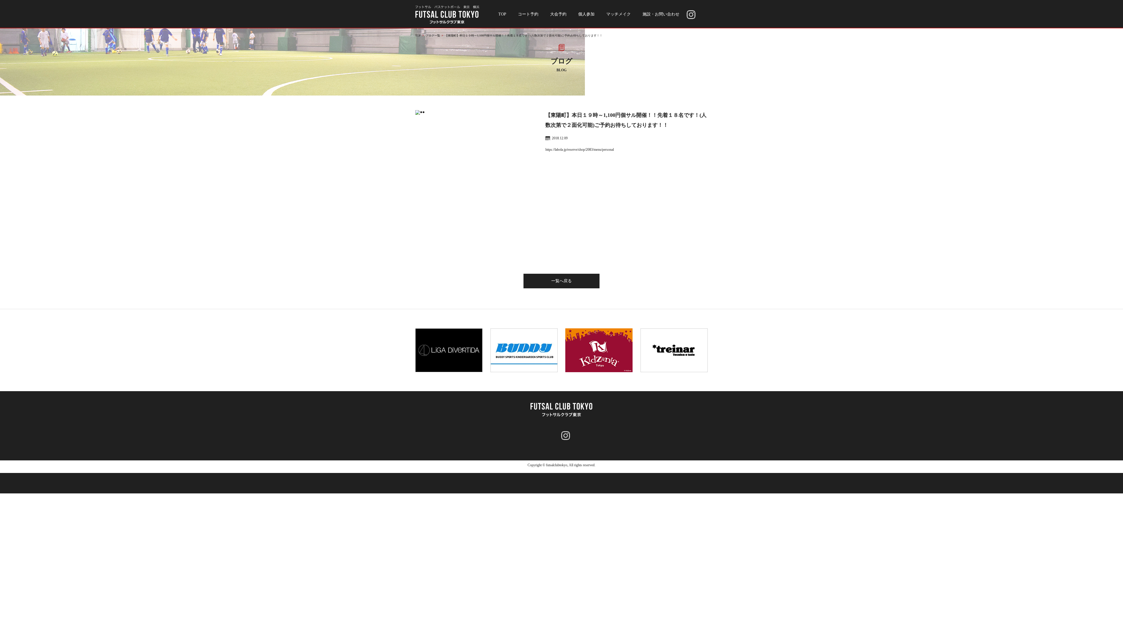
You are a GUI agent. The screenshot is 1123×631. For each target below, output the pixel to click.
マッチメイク (618, 14)
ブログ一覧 (433, 35)
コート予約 (528, 14)
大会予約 (558, 14)
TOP (502, 14)
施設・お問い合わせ (661, 14)
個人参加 (586, 14)
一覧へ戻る (561, 281)
